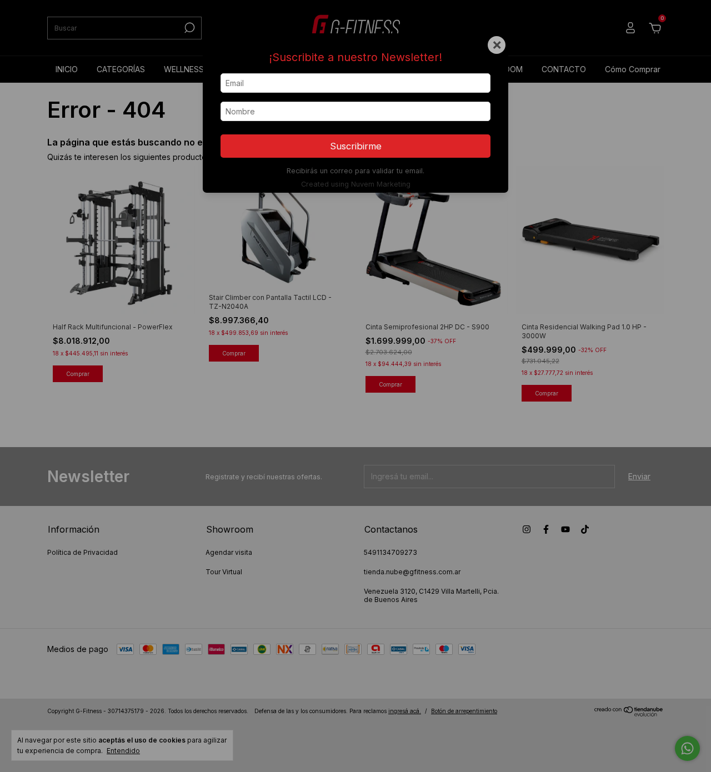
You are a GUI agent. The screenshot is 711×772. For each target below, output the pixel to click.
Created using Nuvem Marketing (355, 184)
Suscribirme (356, 146)
